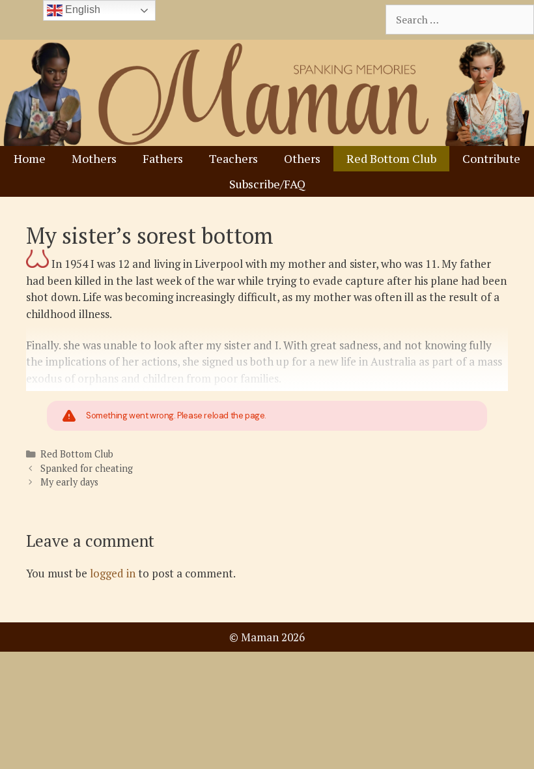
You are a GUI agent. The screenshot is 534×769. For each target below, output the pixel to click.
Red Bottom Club (391, 158)
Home (30, 158)
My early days (69, 482)
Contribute (491, 158)
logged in (112, 573)
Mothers (94, 158)
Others (302, 158)
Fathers (163, 158)
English (81, 9)
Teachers (233, 158)
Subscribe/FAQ (267, 184)
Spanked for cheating (86, 468)
